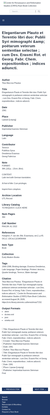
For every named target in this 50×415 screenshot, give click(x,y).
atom (7, 312)
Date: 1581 (8, 347)
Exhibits (5, 407)
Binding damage (19, 266)
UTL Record (7, 198)
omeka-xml (9, 320)
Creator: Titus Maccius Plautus (17, 341)
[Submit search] (39, 11)
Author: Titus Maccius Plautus (16, 350)
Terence (20, 272)
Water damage (31, 272)
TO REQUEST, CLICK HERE (14, 208)
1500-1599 (6, 266)
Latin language (8, 269)
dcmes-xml (9, 314)
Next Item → (40, 389)
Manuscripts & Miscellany (11, 404)
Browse (5, 400)
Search (4, 397)
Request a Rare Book (10, 412)
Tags (4, 402)
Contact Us (6, 409)
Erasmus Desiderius (36, 266)
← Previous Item (11, 389)
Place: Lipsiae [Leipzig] (14, 367)
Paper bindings (22, 269)
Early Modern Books (10, 257)
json (6, 317)
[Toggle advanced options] (35, 11)
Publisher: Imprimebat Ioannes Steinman (21, 344)
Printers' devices (37, 269)
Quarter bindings (9, 272)
